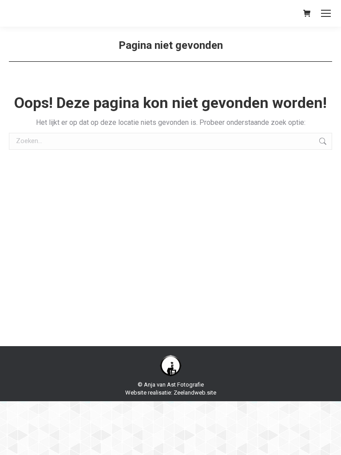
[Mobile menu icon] (326, 13)
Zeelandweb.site (195, 392)
